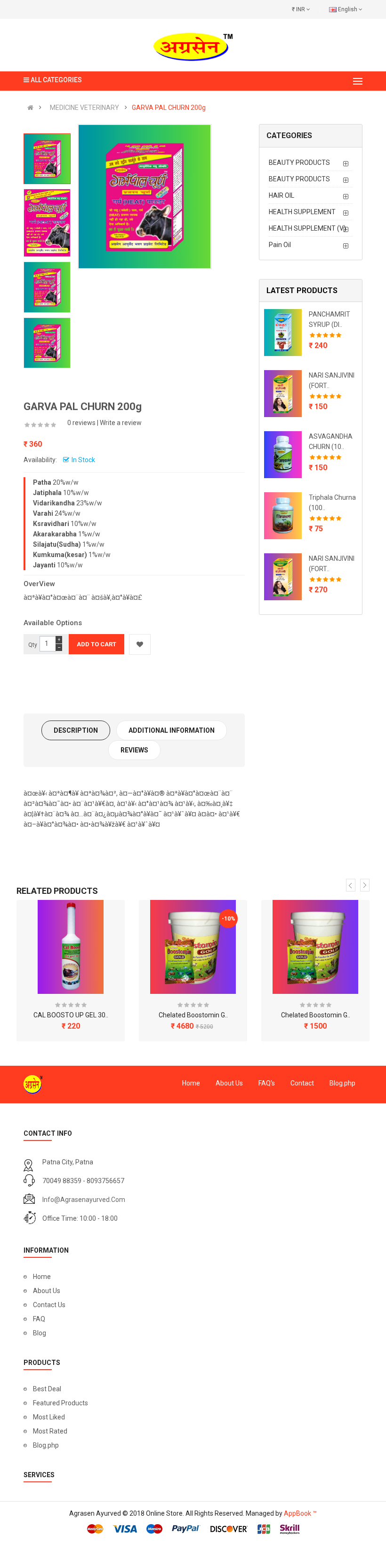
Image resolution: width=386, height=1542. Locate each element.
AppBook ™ (300, 1513)
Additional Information (172, 730)
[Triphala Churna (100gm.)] (283, 515)
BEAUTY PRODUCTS (299, 162)
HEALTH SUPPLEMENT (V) (307, 228)
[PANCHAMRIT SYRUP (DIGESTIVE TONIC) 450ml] (283, 332)
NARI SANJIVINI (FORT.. (331, 380)
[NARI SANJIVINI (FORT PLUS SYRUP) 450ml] (283, 576)
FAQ (39, 1319)
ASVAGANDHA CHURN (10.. (331, 441)
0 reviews (81, 422)
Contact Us (49, 1305)
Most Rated (50, 1431)
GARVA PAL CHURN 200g (169, 107)
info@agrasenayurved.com (83, 1199)
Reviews (134, 750)
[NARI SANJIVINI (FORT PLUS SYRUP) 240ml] (283, 393)
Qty (32, 645)
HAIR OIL (281, 195)
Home (191, 1083)
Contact (302, 1083)
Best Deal (47, 1389)
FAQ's (266, 1083)
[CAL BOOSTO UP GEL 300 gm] (70, 947)
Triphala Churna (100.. (332, 502)
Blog (39, 1333)
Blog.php (342, 1083)
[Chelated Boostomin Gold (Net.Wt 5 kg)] (315, 947)
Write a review (121, 422)
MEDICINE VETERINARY (84, 107)
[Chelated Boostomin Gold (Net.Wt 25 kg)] (193, 947)
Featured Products (60, 1403)
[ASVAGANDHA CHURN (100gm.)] (283, 454)
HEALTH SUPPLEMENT (302, 212)
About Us (229, 1083)
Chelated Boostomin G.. (193, 1015)
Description (76, 730)
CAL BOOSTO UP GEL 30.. (70, 1015)
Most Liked (49, 1417)
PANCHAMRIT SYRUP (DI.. (329, 319)
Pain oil (280, 244)
